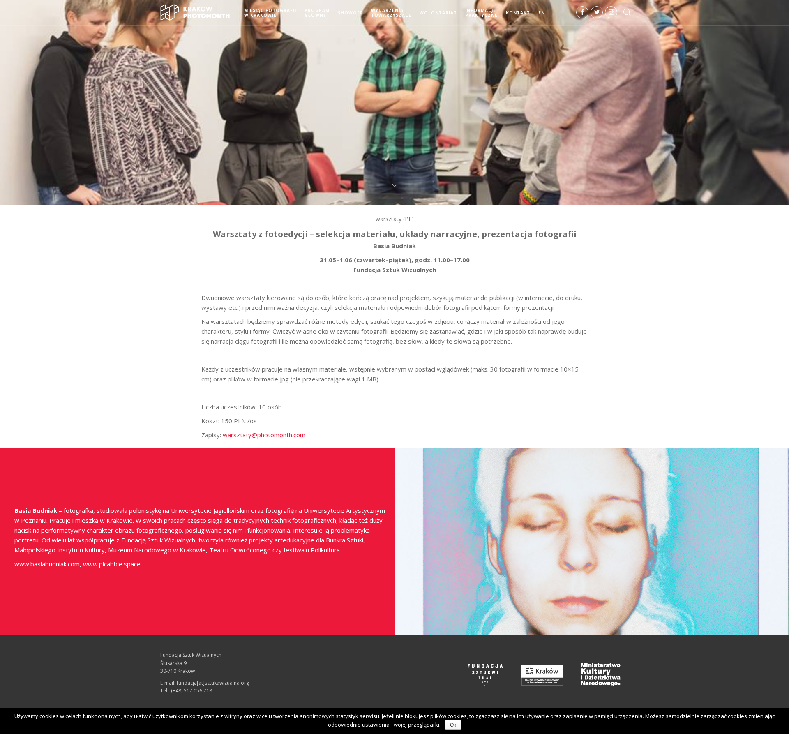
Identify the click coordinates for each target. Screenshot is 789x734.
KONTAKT (518, 13)
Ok (453, 725)
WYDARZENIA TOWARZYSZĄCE (391, 12)
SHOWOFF (350, 13)
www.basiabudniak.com (47, 564)
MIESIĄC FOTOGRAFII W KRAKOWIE (270, 12)
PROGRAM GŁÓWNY (317, 12)
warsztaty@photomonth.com (264, 435)
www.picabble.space (112, 564)
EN (541, 13)
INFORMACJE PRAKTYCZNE (481, 12)
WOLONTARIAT (438, 13)
